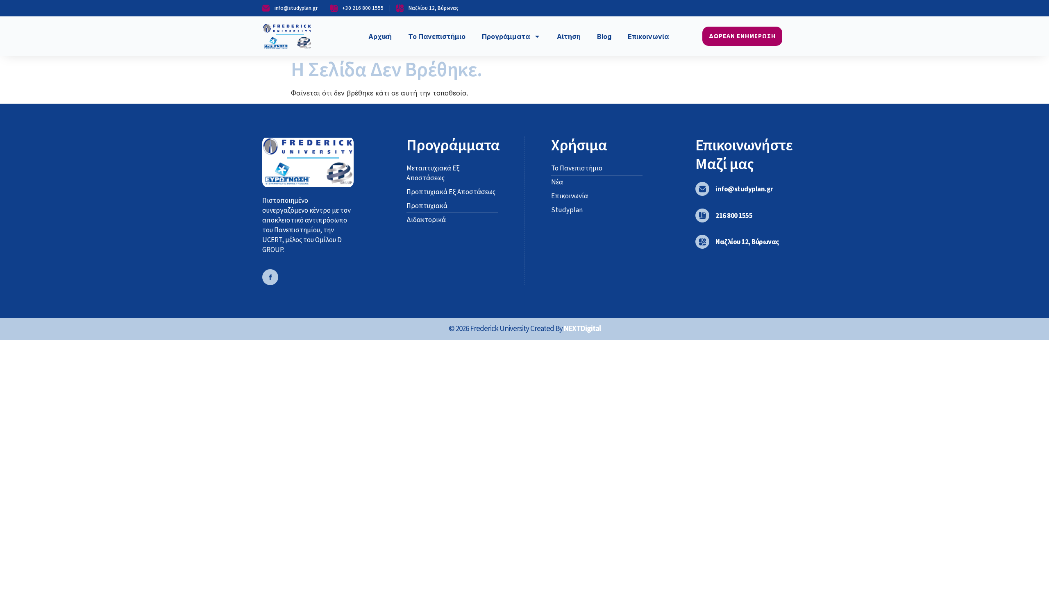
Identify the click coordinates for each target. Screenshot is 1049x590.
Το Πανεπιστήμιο (436, 36)
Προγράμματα (506, 36)
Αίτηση (569, 36)
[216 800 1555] (702, 215)
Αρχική (380, 36)
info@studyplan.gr (744, 189)
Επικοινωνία (648, 36)
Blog (604, 36)
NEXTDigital (582, 328)
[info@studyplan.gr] (702, 189)
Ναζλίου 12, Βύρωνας (747, 242)
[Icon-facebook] (270, 277)
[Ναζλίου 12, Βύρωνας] (702, 242)
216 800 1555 (733, 216)
